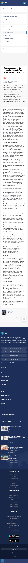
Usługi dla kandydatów (14, 474)
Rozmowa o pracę (17, 8)
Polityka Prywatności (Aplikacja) (14, 521)
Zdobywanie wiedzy (5, 407)
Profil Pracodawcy (14, 499)
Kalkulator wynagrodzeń (14, 481)
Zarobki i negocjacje (9, 41)
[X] (12, 362)
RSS (14, 556)
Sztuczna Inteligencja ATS (14, 530)
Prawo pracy (7, 29)
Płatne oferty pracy (14, 495)
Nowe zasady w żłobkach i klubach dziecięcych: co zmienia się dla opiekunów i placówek (16, 447)
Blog (11, 8)
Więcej (21, 421)
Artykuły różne (8, 19)
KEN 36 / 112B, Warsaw (15, 352)
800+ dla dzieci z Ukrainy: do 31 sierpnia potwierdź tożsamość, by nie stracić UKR (16, 437)
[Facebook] (10, 362)
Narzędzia (14, 483)
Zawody (6, 44)
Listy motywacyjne (14, 478)
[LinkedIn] (13, 362)
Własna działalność (9, 38)
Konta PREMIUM (14, 502)
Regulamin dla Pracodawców (14, 516)
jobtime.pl (5, 8)
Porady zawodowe (14, 485)
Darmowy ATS (14, 509)
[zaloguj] (2, 560)
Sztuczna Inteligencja (14, 527)
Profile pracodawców (14, 488)
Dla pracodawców (9, 22)
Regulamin (14, 514)
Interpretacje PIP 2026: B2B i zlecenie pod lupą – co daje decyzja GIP (16, 428)
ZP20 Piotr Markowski (15, 348)
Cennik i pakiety (14, 504)
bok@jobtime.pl (14, 355)
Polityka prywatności (14, 518)
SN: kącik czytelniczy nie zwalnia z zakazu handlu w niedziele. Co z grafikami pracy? (16, 457)
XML (14, 553)
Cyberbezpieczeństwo (14, 525)
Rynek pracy (7, 35)
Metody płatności (14, 506)
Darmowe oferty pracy (14, 493)
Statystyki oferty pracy (14, 497)
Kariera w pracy (8, 26)
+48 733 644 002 (14, 359)
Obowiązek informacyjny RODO (14, 523)
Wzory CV (14, 476)
